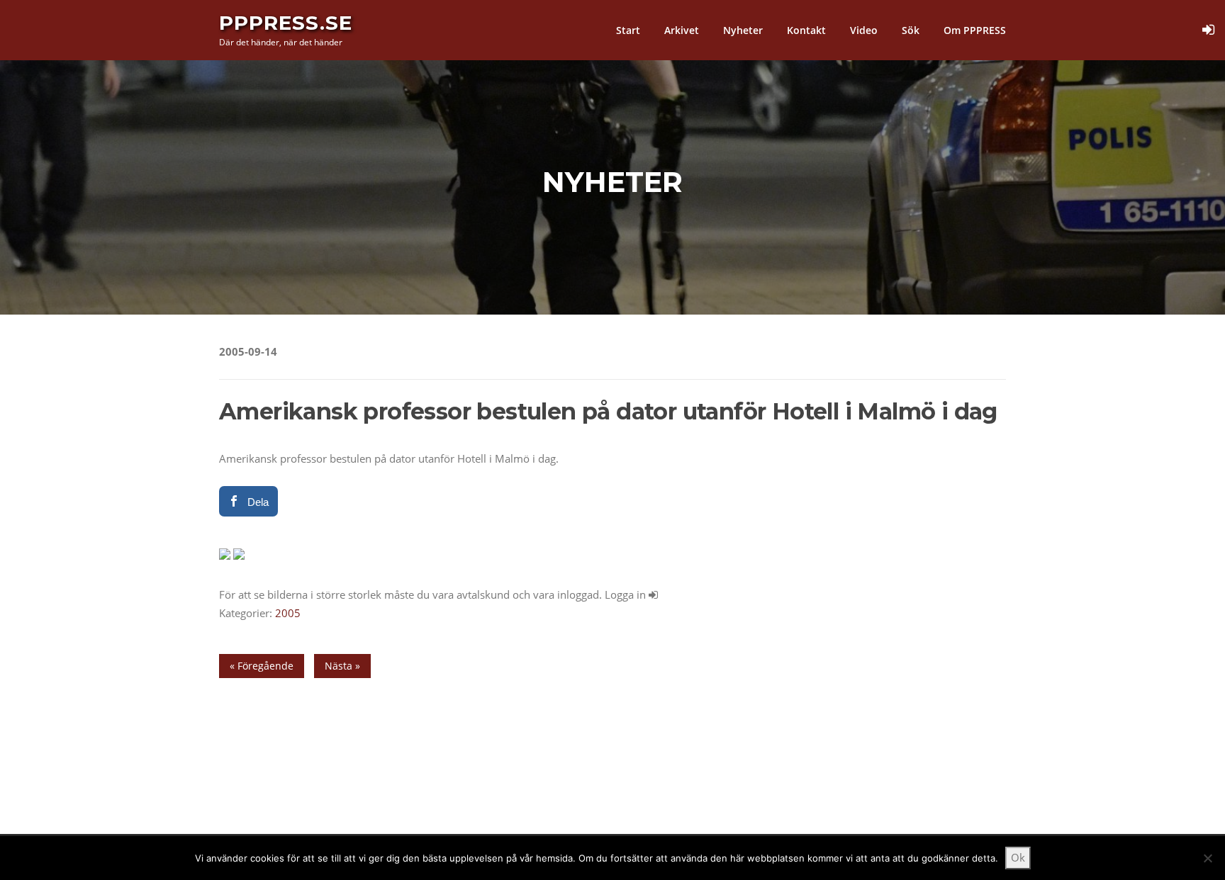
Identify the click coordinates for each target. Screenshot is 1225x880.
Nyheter (743, 30)
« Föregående (261, 665)
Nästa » (342, 665)
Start (628, 30)
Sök (910, 30)
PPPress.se (285, 23)
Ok (1018, 857)
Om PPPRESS (975, 30)
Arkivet (681, 30)
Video (864, 30)
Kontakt (806, 30)
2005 (288, 613)
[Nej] (1207, 858)
